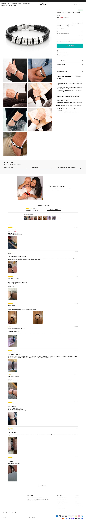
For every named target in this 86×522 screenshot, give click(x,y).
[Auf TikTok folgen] (15, 512)
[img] (10, 227)
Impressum (77, 500)
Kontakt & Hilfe (12, 5)
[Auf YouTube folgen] (12, 512)
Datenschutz (77, 504)
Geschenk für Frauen (5, 3)
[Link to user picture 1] (20, 242)
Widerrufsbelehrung (79, 506)
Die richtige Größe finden (62, 501)
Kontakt (59, 506)
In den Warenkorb (70, 45)
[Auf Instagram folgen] (6, 512)
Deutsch (73, 4)
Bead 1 (58, 35)
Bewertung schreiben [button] (53, 209)
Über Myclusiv (4, 5)
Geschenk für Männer (16, 3)
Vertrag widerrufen (61, 508)
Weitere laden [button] (43, 485)
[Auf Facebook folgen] (3, 512)
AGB (76, 501)
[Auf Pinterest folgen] (9, 512)
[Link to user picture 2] (45, 317)
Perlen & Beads (26, 3)
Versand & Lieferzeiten (62, 500)
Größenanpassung (61, 504)
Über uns (77, 497)
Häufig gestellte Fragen (62, 497)
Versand (63, 18)
